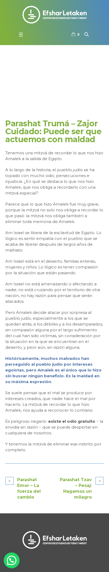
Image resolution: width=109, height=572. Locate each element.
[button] (12, 560)
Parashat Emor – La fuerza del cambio (29, 488)
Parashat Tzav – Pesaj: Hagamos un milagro (76, 488)
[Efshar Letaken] (54, 14)
